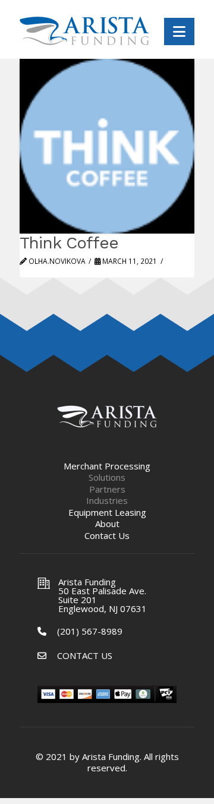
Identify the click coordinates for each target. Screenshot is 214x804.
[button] (179, 31)
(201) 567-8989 (89, 631)
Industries (107, 500)
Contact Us (107, 535)
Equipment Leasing (107, 512)
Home (107, 416)
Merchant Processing (107, 466)
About (107, 523)
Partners (107, 489)
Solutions (107, 477)
